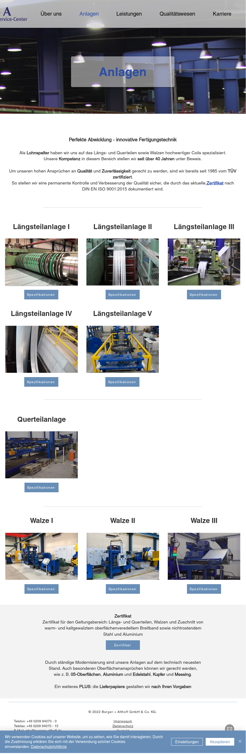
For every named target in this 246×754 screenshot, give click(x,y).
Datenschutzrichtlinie (49, 746)
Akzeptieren (220, 741)
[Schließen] (240, 741)
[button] (41, 261)
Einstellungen (187, 741)
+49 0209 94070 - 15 (42, 726)
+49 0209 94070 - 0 (42, 721)
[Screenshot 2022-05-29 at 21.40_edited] (229, 729)
